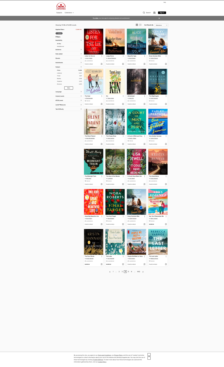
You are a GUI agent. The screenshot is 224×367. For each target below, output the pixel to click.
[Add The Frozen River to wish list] (123, 144)
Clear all (79, 29)
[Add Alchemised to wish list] (144, 104)
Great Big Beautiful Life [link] (92, 216)
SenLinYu (131, 98)
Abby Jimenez (154, 218)
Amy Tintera (89, 58)
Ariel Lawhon (111, 138)
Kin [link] (107, 96)
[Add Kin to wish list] (123, 104)
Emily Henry (89, 218)
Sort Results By (148, 25)
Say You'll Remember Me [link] (156, 216)
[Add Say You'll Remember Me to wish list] (166, 224)
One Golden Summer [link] (155, 136)
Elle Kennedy (89, 98)
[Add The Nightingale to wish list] (166, 104)
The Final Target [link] (111, 216)
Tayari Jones (111, 98)
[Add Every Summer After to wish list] (166, 64)
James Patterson (112, 58)
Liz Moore (110, 178)
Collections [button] (69, 13)
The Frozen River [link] (111, 136)
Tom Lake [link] (109, 256)
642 (138, 272)
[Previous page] (110, 272)
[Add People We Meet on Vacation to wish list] (144, 264)
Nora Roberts (111, 218)
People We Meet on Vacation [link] (136, 256)
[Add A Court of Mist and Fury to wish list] (144, 144)
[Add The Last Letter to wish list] (166, 264)
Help (165, 2)
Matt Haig (88, 178)
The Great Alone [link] (154, 176)
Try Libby (95, 18)
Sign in (162, 13)
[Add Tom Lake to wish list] (123, 264)
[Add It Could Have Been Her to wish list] (144, 184)
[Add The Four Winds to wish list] (101, 264)
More (68, 88)
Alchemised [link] (131, 96)
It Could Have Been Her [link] (135, 176)
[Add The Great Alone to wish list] (166, 184)
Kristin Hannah (154, 98)
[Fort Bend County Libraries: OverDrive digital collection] (61, 6)
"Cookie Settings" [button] (98, 360)
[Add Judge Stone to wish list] (123, 64)
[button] (146, 13)
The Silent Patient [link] (90, 136)
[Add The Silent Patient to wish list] (101, 144)
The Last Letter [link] (153, 256)
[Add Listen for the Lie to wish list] (101, 64)
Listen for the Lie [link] (90, 56)
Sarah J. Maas (132, 138)
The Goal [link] (87, 96)
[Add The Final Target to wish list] (123, 224)
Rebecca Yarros (154, 258)
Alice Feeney (132, 58)
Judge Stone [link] (110, 56)
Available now (60, 46)
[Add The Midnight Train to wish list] (101, 184)
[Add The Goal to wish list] (101, 104)
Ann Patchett (111, 258)
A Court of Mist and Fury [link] (135, 136)
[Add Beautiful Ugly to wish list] (144, 64)
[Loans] (154, 13)
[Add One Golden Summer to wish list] (166, 144)
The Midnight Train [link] (90, 176)
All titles (59, 44)
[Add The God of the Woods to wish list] (123, 184)
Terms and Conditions (104, 355)
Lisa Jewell (132, 178)
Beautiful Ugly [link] (132, 56)
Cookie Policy (102, 362)
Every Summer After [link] (155, 56)
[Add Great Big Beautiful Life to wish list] (101, 224)
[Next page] (143, 272)
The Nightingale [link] (154, 96)
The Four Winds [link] (89, 256)
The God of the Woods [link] (113, 176)
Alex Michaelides (90, 138)
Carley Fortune (154, 58)
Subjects (59, 13)
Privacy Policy (118, 355)
